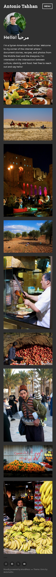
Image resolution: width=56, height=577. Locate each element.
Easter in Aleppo (28, 88)
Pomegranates (28, 348)
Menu (47, 6)
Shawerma (28, 292)
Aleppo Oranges (28, 461)
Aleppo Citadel (28, 180)
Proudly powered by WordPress (17, 569)
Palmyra (28, 124)
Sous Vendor (28, 405)
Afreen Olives (28, 236)
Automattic (8, 572)
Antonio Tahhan (21, 6)
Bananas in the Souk (28, 517)
